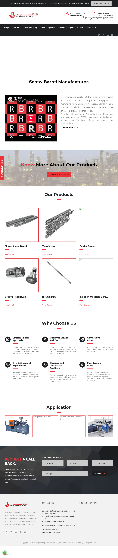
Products (28, 28)
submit (98, 473)
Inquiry (71, 28)
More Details (10, 254)
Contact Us (91, 28)
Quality (51, 28)
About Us (16, 28)
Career (80, 28)
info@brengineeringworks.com (79, 4)
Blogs (6, 28)
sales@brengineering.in (50, 529)
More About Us (70, 128)
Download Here (58, 174)
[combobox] (101, 3)
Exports (61, 28)
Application (40, 28)
